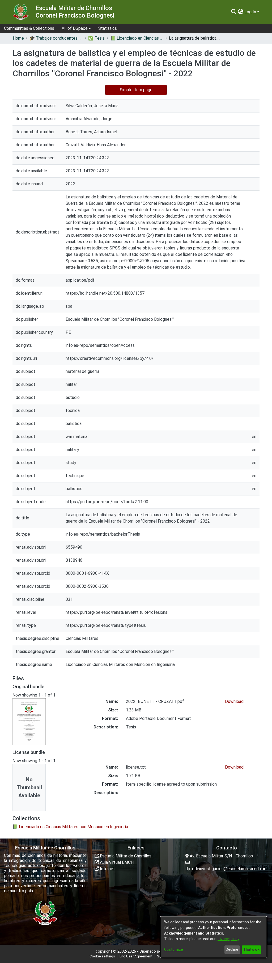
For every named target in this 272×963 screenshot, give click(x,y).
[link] (70, 826)
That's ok (251, 949)
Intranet (107, 868)
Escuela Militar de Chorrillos (125, 855)
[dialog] (213, 937)
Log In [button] (250, 11)
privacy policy (227, 939)
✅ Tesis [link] (96, 38)
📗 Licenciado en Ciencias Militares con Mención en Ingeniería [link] (136, 38)
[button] (233, 12)
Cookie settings (102, 956)
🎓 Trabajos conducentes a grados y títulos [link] (56, 38)
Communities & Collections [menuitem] (29, 28)
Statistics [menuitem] (107, 28)
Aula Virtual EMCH (116, 862)
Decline (232, 949)
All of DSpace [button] (75, 28)
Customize (173, 949)
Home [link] (18, 38)
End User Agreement (136, 956)
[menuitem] (76, 28)
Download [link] (234, 701)
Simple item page (136, 89)
